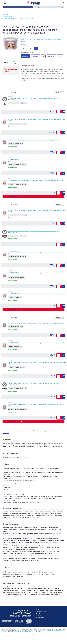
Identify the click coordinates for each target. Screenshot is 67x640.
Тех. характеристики (38, 39)
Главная (5, 14)
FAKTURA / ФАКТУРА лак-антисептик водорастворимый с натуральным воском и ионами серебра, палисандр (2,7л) (37, 252)
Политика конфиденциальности (41, 610)
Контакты (38, 622)
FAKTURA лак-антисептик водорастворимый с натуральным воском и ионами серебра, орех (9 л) (33, 140)
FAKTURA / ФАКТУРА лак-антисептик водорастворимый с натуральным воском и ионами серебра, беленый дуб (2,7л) (36, 210)
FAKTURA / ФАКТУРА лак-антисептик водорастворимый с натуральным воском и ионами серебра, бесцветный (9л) (34, 98)
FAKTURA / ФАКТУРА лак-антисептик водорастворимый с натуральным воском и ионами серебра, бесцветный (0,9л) (34, 384)
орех (49, 60)
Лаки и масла (7, 16)
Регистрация (55, 612)
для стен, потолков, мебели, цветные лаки (17, 18)
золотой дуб (51, 56)
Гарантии (38, 613)
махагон (24, 60)
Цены (22, 39)
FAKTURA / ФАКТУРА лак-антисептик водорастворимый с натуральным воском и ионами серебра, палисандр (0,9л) (37, 363)
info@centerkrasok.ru (24, 611)
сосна (59, 56)
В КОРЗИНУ (63, 111)
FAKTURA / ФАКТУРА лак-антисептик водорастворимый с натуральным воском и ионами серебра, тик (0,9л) (36, 343)
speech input (60, 7)
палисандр (33, 60)
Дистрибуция (39, 615)
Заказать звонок (15, 615)
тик (43, 56)
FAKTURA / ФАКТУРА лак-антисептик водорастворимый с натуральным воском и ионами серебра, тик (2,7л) (36, 293)
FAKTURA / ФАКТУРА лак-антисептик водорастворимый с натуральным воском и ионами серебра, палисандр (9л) (37, 160)
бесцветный (35, 56)
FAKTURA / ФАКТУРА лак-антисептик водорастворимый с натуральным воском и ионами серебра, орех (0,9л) (37, 323)
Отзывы (48, 39)
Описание (28, 39)
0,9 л (23, 48)
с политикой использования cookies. (55, 630)
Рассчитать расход (57, 39)
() (21, 613)
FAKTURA (13, 62)
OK (33, 634)
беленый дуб (25, 56)
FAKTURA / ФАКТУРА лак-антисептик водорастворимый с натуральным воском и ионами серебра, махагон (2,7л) (36, 273)
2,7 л (30, 48)
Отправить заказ (26, 615)
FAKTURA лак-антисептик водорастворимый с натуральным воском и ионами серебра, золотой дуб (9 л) (35, 180)
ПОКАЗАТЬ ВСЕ (16, 196)
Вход (53, 609)
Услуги (37, 619)
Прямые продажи (40, 617)
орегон (41, 60)
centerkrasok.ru (5, 629)
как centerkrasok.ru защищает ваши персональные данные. (27, 631)
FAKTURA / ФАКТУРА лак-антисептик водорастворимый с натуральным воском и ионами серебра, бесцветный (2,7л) (34, 231)
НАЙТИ (62, 7)
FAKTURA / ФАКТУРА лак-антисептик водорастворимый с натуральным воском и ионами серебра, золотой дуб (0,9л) (36, 405)
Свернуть (58, 92)
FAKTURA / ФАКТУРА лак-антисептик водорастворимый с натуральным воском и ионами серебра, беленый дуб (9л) (36, 119)
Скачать (23, 42)
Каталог (7, 7)
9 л (35, 48)
